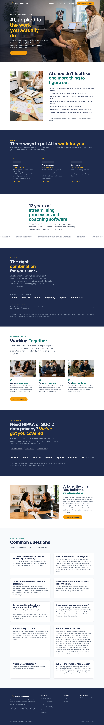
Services (51, 3)
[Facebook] (22, 708)
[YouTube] (34, 708)
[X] (19, 708)
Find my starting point (84, 3)
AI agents (43, 704)
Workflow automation (47, 701)
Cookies (92, 721)
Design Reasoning (21, 696)
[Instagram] (15, 708)
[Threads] (26, 708)
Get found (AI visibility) (47, 707)
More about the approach (72, 517)
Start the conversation (18, 399)
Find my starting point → (86, 698)
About (65, 3)
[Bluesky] (30, 708)
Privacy (82, 721)
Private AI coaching (46, 698)
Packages (59, 3)
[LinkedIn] (11, 708)
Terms (87, 721)
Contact (71, 3)
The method (44, 710)
